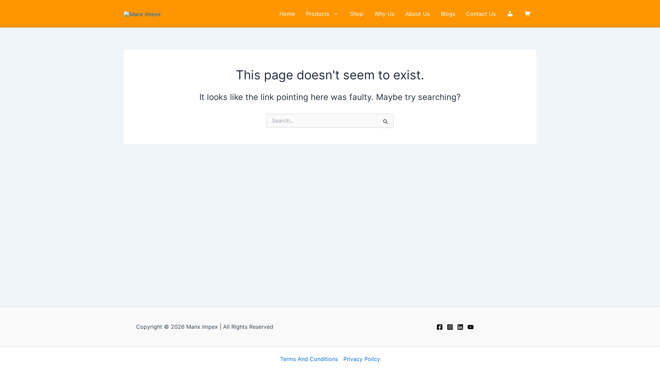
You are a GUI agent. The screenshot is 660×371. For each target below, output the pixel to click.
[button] (334, 13)
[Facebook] (440, 327)
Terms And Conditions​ (309, 359)
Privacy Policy (361, 359)
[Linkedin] (460, 327)
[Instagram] (450, 327)
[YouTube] (471, 327)
